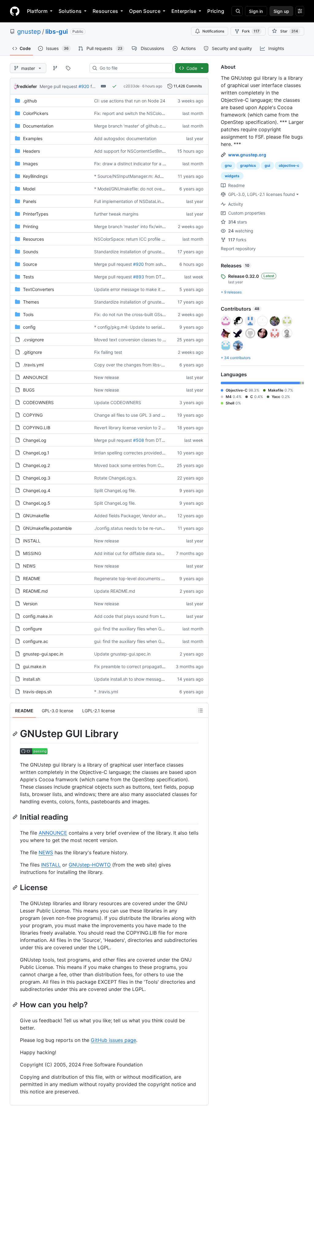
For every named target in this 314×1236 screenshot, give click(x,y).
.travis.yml (33, 364)
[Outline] (200, 710)
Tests (28, 276)
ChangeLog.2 (36, 465)
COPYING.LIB (36, 427)
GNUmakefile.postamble (47, 528)
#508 (138, 440)
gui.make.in (34, 666)
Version (30, 603)
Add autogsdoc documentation (125, 138)
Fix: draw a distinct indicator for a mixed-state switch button (154, 163)
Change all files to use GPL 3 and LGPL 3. (136, 415)
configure (32, 628)
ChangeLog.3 (36, 477)
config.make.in (37, 616)
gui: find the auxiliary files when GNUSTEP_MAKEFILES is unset (157, 628)
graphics (248, 165)
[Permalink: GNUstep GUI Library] (15, 733)
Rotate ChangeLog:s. (115, 477)
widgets (232, 176)
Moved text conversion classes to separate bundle (144, 339)
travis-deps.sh (37, 691)
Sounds (30, 251)
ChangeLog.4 (36, 490)
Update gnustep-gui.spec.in (122, 653)
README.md (35, 591)
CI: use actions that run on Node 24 (129, 100)
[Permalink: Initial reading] (15, 817)
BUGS (29, 389)
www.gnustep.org (247, 154)
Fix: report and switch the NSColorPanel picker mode (147, 113)
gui (267, 165)
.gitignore (32, 352)
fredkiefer (27, 86)
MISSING (32, 553)
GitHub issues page (113, 1040)
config (29, 327)
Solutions (70, 11)
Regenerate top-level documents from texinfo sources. (149, 578)
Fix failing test (108, 352)
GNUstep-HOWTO (90, 865)
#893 (138, 276)
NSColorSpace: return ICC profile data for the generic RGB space (159, 239)
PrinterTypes (35, 213)
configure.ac (35, 641)
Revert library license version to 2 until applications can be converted (163, 427)
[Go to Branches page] (55, 68)
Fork (250, 31)
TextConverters (38, 289)
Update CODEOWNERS (117, 402)
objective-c (289, 165)
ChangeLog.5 (36, 503)
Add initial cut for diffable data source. (132, 553)
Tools (28, 314)
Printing (30, 226)
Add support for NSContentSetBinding (132, 151)
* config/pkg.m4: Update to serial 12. (131, 327)
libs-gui (56, 31)
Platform (37, 11)
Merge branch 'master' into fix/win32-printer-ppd (143, 226)
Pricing (215, 11)
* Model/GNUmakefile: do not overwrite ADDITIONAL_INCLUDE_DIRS (163, 188)
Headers (31, 151)
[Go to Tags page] (68, 68)
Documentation (38, 125)
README (31, 578)
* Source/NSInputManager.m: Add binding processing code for (157, 176)
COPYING (33, 415)
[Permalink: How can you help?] (15, 1004)
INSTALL (31, 540)
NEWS (29, 565)
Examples (32, 138)
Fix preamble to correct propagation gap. (135, 666)
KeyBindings (35, 176)
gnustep (29, 31)
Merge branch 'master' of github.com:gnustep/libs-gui (148, 125)
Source (30, 264)
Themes (31, 301)
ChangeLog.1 (36, 452)
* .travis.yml (106, 691)
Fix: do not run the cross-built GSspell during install (145, 314)
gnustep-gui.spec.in (43, 653)
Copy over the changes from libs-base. (133, 364)
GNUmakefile (36, 515)
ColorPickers (35, 113)
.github (30, 100)
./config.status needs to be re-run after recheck (142, 528)
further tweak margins (116, 213)
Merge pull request (58, 86)
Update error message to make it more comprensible (147, 289)
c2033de (132, 86)
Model (29, 188)
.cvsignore (33, 339)
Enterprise (183, 11)
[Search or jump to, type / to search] (237, 11)
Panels (29, 201)
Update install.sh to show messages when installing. (146, 679)
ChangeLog (34, 440)
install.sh (31, 679)
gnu (228, 165)
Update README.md (114, 591)
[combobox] (133, 68)
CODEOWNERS (38, 402)
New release (106, 377)
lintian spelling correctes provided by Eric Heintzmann (148, 452)
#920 (83, 86)
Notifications (213, 31)
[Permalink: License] (15, 887)
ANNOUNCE (35, 377)
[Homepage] (15, 11)
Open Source (144, 11)
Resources (105, 11)
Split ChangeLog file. (115, 490)
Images (30, 163)
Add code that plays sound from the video (136, 616)
